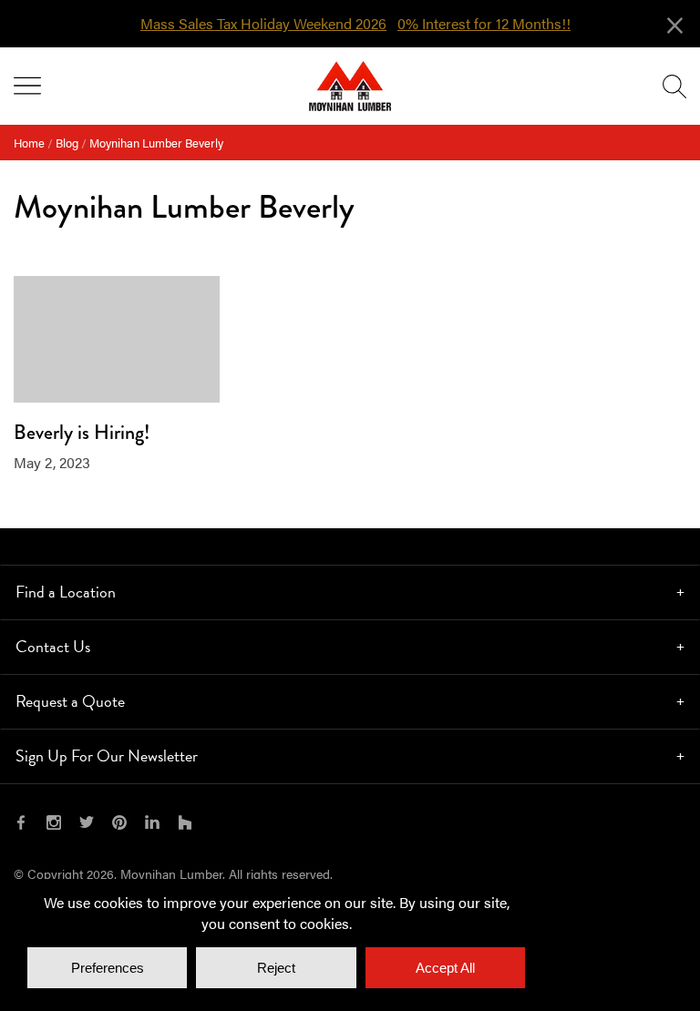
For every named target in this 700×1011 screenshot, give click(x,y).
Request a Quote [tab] (70, 701)
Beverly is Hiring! (81, 432)
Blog (67, 142)
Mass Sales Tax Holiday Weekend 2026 (263, 24)
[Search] (674, 86)
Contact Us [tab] (52, 646)
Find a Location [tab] (65, 591)
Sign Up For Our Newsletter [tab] (106, 755)
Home (29, 142)
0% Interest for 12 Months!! (484, 24)
